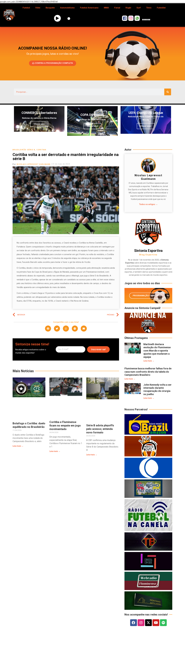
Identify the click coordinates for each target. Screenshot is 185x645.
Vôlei (37, 7)
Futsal (117, 7)
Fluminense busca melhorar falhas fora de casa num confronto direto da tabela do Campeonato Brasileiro (147, 371)
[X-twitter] (148, 622)
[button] (48, 328)
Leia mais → (18, 446)
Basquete (50, 7)
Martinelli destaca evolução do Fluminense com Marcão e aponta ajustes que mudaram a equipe (157, 350)
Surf (139, 7)
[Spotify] (163, 622)
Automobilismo (67, 7)
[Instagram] (141, 622)
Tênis (148, 7)
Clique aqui (39, 124)
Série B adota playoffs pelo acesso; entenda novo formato (100, 429)
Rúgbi (128, 7)
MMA (106, 7)
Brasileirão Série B (24, 150)
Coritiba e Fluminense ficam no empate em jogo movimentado (65, 425)
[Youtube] (155, 622)
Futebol (26, 7)
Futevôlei (161, 7)
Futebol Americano (89, 7)
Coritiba (41, 150)
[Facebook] (133, 622)
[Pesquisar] (167, 92)
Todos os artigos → (148, 204)
